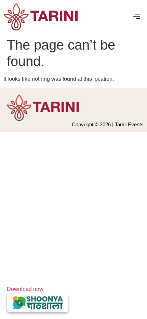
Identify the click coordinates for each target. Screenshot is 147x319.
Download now (25, 289)
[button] (137, 16)
